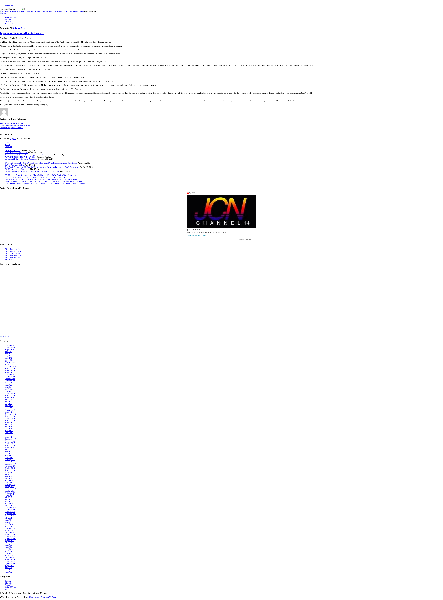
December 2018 (10, 414)
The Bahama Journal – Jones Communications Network (63, 11)
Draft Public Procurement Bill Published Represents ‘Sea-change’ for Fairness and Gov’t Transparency (42, 167)
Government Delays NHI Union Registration (21, 159)
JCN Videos (9, 23)
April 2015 (9, 503)
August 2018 (9, 422)
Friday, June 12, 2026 (12, 257)
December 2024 (10, 366)
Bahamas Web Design (49, 597)
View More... (9, 259)
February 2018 (10, 435)
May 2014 (8, 522)
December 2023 (10, 375)
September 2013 (10, 539)
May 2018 (8, 429)
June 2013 (8, 545)
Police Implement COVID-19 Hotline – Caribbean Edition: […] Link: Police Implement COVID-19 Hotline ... (45, 181)
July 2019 (8, 399)
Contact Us (9, 5)
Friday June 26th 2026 (13, 253)
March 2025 (9, 360)
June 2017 (8, 451)
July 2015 (8, 497)
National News (10, 17)
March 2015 (9, 505)
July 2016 (8, 474)
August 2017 (9, 447)
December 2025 (10, 345)
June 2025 (8, 354)
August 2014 (9, 516)
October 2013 (10, 537)
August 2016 (9, 472)
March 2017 (9, 458)
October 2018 (10, 418)
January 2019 (9, 412)
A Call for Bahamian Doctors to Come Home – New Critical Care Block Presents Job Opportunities (41, 163)
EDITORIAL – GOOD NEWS (16, 153)
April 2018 (9, 431)
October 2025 (10, 348)
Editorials (8, 21)
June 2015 (8, 499)
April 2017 (9, 456)
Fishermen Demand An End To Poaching (16, 126)
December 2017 (10, 439)
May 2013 (8, 547)
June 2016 (8, 476)
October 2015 (10, 491)
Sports (7, 589)
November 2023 (10, 377)
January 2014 (9, 530)
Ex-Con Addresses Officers (15, 165)
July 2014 (8, 518)
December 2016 (10, 464)
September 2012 (10, 564)
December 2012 (10, 557)
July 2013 (8, 543)
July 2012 (8, 568)
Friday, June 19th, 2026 (13, 255)
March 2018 (9, 433)
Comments (8, 147)
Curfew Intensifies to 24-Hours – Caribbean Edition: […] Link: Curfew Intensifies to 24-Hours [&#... (41, 179)
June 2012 (8, 570)
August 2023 (9, 383)
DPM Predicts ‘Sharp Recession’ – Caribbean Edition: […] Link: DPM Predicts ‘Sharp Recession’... (41, 175)
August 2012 (9, 566)
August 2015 (9, 495)
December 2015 (10, 489)
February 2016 (10, 485)
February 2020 (10, 391)
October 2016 (10, 468)
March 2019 (9, 408)
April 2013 (9, 549)
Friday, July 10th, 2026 (13, 249)
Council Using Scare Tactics (11, 128)
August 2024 (9, 372)
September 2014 (10, 514)
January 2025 (9, 364)
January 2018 (9, 437)
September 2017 (10, 445)
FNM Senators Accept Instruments (17, 169)
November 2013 (10, 534)
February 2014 (10, 528)
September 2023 (10, 381)
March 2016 (9, 483)
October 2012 (10, 561)
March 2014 (9, 526)
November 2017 (10, 441)
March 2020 (9, 389)
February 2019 (10, 410)
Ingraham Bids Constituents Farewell (22, 33)
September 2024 (10, 370)
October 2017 (10, 443)
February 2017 (10, 460)
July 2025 (8, 352)
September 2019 (10, 395)
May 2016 (8, 478)
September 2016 (10, 470)
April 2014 (9, 524)
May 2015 (8, 501)
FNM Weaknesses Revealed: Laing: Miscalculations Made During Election (32, 171)
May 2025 (8, 356)
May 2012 (8, 572)
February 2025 (10, 362)
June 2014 (8, 520)
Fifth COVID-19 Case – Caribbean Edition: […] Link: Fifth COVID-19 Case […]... (35, 177)
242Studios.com (33, 597)
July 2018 (8, 424)
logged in (13, 139)
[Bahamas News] (21, 11)
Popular (7, 145)
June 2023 (8, 385)
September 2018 (10, 420)
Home (7, 3)
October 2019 (10, 393)
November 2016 (10, 466)
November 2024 (10, 368)
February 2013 (10, 553)
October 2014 (10, 512)
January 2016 (9, 487)
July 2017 (8, 449)
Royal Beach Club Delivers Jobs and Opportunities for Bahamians (29, 155)
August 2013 (9, 541)
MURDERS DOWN (12, 151)
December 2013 (10, 532)
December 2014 (10, 507)
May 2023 (8, 387)
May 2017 (8, 453)
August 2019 (9, 397)
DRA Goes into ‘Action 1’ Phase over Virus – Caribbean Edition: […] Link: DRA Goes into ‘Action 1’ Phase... (45, 183)
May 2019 (8, 404)
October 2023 (10, 379)
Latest (7, 143)
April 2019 (9, 406)
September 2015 (10, 493)
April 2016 (9, 480)
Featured (8, 585)
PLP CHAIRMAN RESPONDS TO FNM (20, 157)
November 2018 (10, 416)
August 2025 (9, 350)
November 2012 (10, 559)
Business (8, 19)
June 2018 (8, 426)
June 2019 (8, 402)
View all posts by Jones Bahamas (13, 124)
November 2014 (10, 510)
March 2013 (9, 551)
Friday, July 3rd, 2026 (13, 251)
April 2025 (9, 358)
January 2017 (9, 462)
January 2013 (9, 555)
